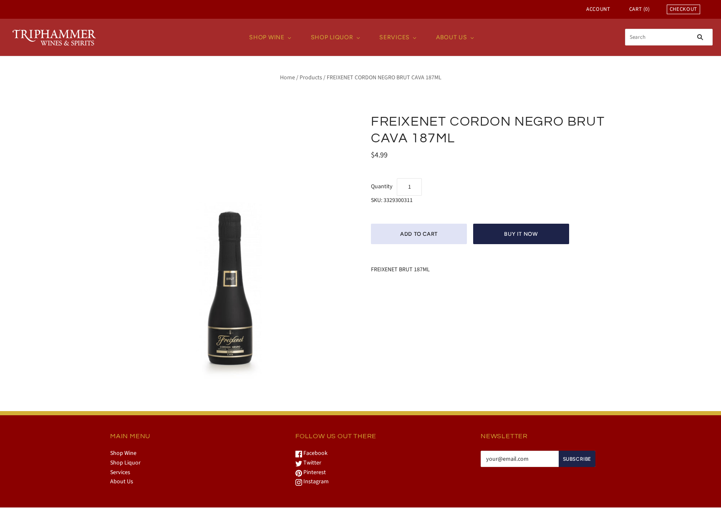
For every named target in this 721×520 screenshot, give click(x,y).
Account (598, 9)
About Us (451, 37)
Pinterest (314, 472)
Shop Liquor (332, 37)
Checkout (683, 9)
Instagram (315, 481)
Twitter (311, 463)
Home (287, 77)
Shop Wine (266, 37)
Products (311, 77)
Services (394, 37)
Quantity (382, 186)
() (639, 9)
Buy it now (521, 234)
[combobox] (669, 37)
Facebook (315, 453)
